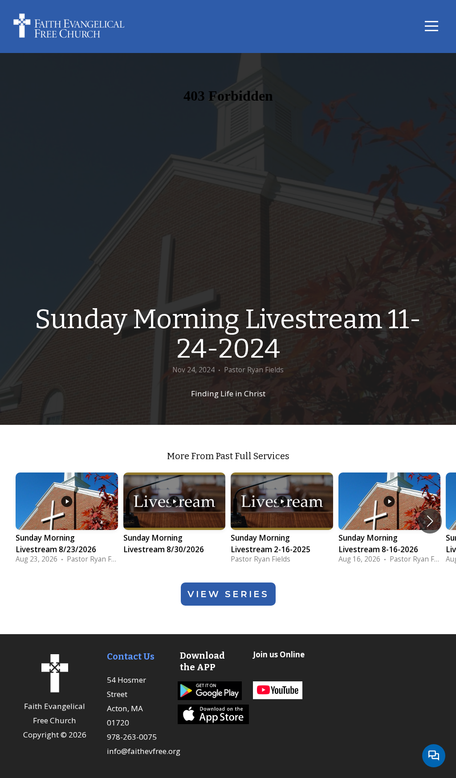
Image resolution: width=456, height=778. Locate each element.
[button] (430, 521)
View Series (228, 594)
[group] (67, 521)
